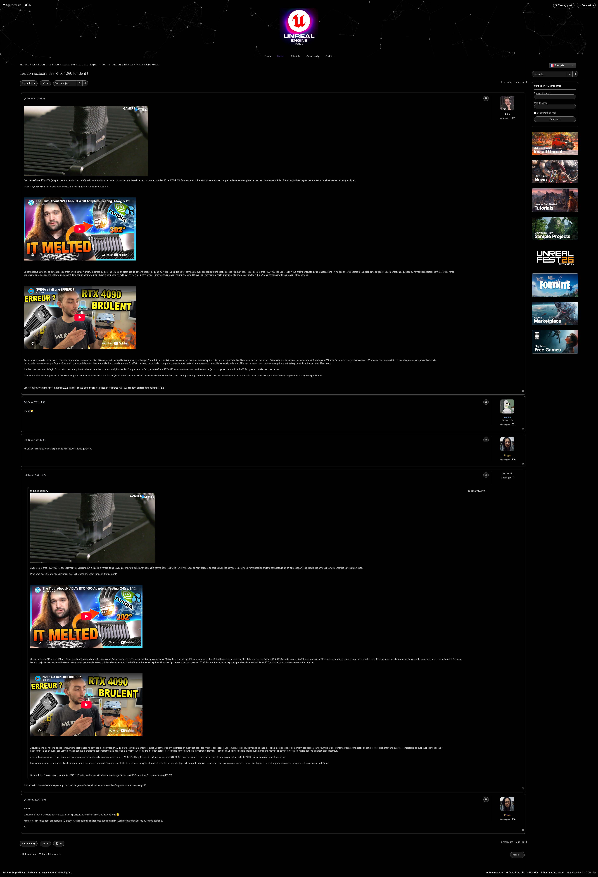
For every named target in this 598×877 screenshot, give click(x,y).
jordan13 (507, 473)
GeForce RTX (270, 659)
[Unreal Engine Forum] (299, 27)
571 (513, 424)
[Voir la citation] (47, 490)
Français (559, 65)
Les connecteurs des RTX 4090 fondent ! (54, 73)
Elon (507, 114)
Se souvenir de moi (546, 113)
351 (513, 118)
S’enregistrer (554, 86)
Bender (507, 417)
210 (513, 459)
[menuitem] (28, 5)
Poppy (507, 455)
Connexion (539, 86)
